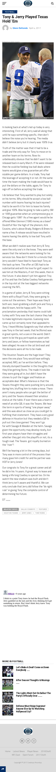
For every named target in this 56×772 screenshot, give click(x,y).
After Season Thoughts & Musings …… (33, 681)
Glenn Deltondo (20, 28)
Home (7, 751)
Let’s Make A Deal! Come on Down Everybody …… (32, 668)
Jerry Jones (27, 513)
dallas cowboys (28, 509)
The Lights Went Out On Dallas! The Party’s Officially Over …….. (33, 694)
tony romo (40, 513)
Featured (43, 509)
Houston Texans (11, 513)
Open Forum (28, 754)
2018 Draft (46, 751)
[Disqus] (28, 549)
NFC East (16, 754)
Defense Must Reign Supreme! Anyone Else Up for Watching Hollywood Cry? (30, 709)
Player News (32, 751)
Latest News (19, 751)
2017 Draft (41, 754)
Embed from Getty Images (11, 41)
